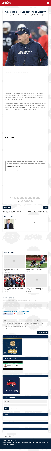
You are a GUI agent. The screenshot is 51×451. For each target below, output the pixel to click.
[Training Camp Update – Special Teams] (36, 261)
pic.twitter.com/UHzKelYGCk (13, 166)
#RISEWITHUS (25, 165)
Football (34, 15)
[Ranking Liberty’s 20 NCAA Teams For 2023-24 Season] (14, 280)
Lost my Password (13, 408)
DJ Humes (14, 105)
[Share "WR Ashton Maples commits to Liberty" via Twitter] (18, 197)
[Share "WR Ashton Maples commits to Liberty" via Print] (39, 197)
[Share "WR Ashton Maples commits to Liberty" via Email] (36, 197)
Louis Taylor (38, 107)
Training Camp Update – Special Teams (36, 269)
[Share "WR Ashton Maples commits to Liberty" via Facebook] (15, 197)
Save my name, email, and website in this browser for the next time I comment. (23, 323)
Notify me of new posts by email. (12, 329)
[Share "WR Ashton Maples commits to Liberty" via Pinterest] (26, 197)
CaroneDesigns (12, 440)
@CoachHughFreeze (39, 165)
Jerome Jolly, (20, 107)
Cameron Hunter (28, 107)
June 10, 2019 (23, 170)
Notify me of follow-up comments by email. (15, 326)
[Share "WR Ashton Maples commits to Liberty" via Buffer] (31, 197)
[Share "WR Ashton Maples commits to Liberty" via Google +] (20, 197)
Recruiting (39, 15)
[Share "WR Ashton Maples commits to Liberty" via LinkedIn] (28, 197)
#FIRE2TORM (32, 165)
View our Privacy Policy (8, 418)
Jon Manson (14, 15)
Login (6, 408)
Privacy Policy (7, 436)
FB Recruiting (28, 15)
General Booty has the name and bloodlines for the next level (34, 289)
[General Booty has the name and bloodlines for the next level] (36, 280)
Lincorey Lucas (13, 107)
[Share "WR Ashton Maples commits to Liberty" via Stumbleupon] (34, 197)
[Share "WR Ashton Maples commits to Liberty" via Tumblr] (23, 197)
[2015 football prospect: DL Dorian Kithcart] (14, 261)
